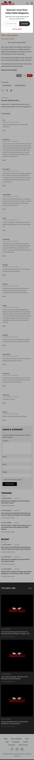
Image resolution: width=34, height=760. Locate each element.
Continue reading (17, 29)
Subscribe (24, 23)
